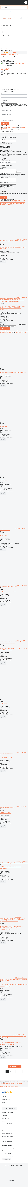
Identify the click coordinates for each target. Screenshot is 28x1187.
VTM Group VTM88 (5, 813)
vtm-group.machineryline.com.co (9, 54)
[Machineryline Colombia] (10, 2)
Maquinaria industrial (5, 1083)
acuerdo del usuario (21, 332)
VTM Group (3, 426)
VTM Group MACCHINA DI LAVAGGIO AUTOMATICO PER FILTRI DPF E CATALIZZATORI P (11, 927)
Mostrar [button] (12, 63)
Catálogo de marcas (7, 1141)
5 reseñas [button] (14, 52)
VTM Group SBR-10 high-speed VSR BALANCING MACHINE (10, 1043)
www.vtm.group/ (5, 68)
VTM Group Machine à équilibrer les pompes (13, 372)
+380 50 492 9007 (19, 63)
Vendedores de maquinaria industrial (9, 1086)
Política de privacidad (7, 1133)
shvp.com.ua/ (4, 69)
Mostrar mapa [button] (4, 88)
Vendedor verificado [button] (6, 36)
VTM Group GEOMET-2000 (8, 592)
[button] (25, 2)
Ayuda (3, 1102)
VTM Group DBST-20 (6, 757)
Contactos (4, 1105)
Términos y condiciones (8, 1130)
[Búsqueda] (25, 7)
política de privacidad (10, 127)
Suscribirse (5, 328)
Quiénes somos (6, 1099)
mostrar (4, 191)
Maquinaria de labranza (17, 1083)
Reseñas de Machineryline (8, 1139)
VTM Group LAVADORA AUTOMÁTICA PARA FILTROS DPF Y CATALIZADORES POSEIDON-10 (13, 308)
